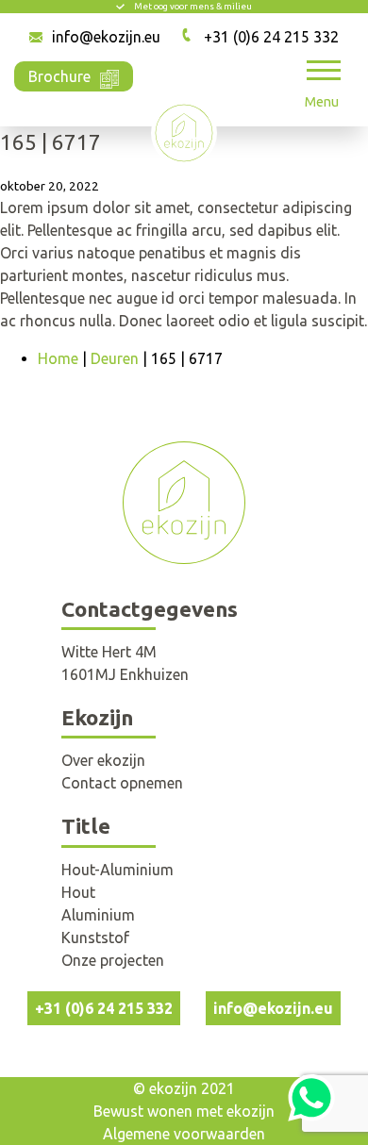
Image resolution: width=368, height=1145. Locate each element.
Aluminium (98, 914)
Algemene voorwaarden (184, 1133)
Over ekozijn (103, 760)
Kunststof (95, 937)
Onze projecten (112, 960)
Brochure (59, 76)
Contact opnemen (122, 782)
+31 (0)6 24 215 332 (271, 36)
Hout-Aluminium (117, 869)
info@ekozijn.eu (106, 36)
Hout (78, 892)
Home (58, 358)
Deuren (115, 358)
